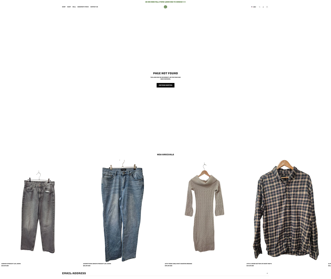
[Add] (79, 259)
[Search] (260, 7)
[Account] (263, 7)
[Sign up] (267, 273)
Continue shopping (165, 85)
